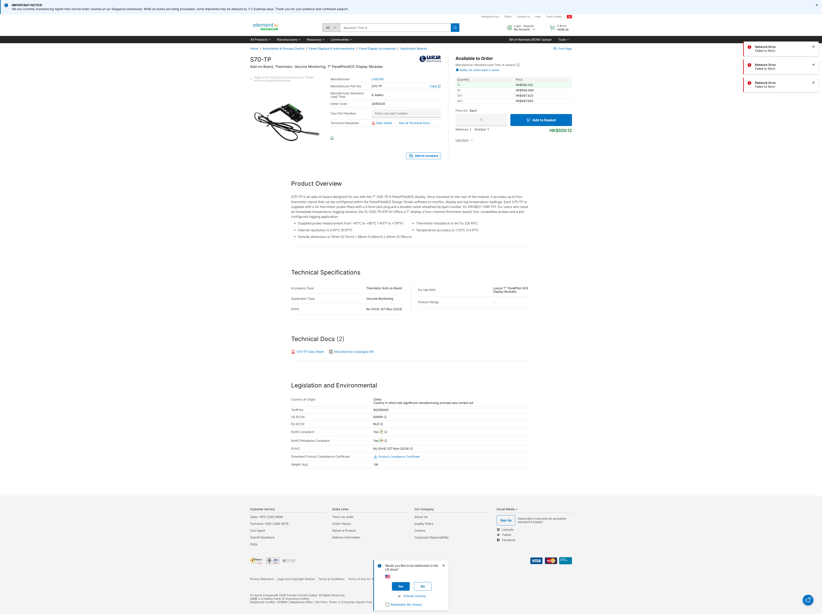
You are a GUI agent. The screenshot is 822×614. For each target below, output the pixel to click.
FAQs (254, 544)
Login (517, 26)
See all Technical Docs (414, 123)
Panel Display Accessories (377, 48)
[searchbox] (395, 27)
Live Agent (257, 530)
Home (254, 48)
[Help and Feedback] (808, 600)
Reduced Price (490, 16)
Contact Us (523, 16)
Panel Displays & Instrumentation (332, 48)
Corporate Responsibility (431, 537)
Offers (508, 16)
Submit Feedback (262, 537)
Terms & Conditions (331, 579)
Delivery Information (346, 537)
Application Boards (413, 48)
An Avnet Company (262, 595)
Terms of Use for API (362, 579)
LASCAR (378, 79)
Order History (341, 523)
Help (538, 16)
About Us (420, 517)
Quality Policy (423, 523)
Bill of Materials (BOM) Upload (530, 39)
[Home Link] (266, 27)
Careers (419, 530)
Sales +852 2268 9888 (266, 517)
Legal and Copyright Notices (296, 579)
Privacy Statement (262, 579)
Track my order (343, 517)
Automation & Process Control (283, 48)
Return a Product (344, 530)
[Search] (455, 27)
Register (528, 26)
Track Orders (554, 16)
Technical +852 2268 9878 (269, 523)
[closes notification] (817, 5)
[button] (260, 39)
